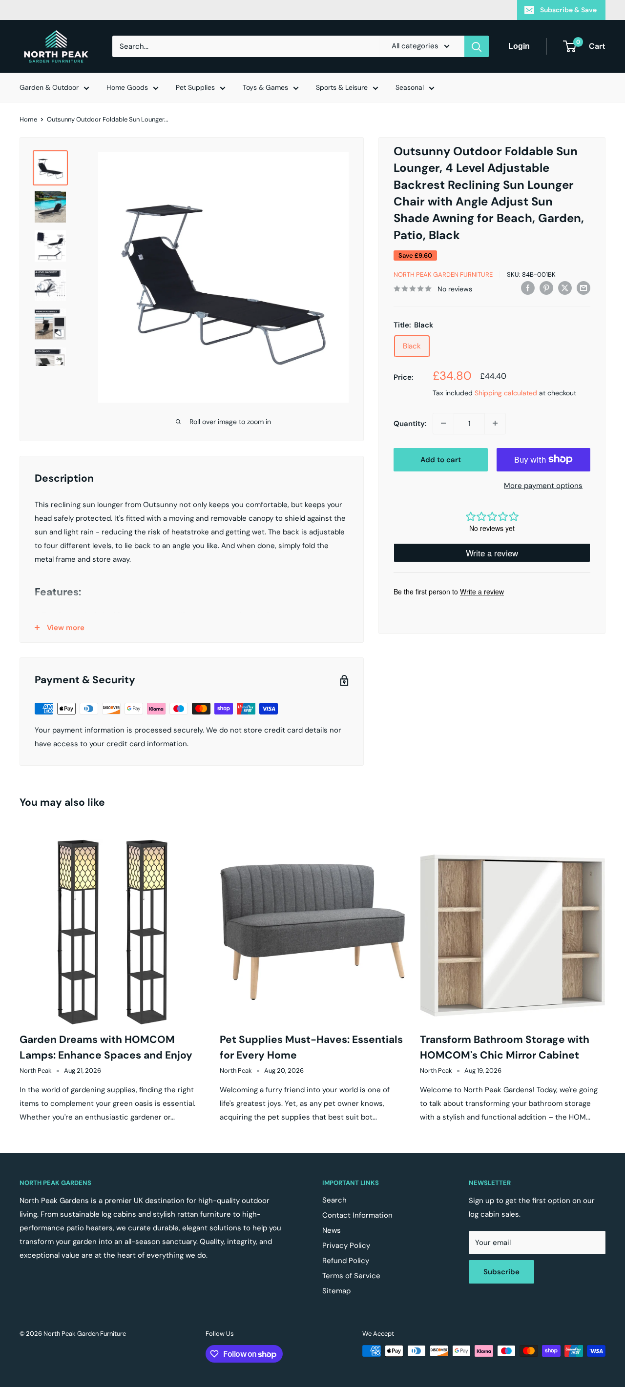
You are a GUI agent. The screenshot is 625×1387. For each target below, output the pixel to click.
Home (28, 119)
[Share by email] (583, 288)
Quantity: (410, 423)
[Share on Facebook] (528, 288)
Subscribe (501, 1272)
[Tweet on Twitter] (565, 288)
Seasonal (410, 87)
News (331, 1230)
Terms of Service (351, 1276)
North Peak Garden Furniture (443, 274)
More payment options (543, 485)
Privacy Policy (346, 1245)
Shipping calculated (506, 392)
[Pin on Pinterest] (546, 288)
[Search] (476, 46)
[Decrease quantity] (443, 423)
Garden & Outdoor (49, 87)
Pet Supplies (195, 87)
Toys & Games (265, 87)
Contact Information (357, 1215)
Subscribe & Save (568, 9)
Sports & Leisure (342, 87)
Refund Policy (345, 1260)
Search (334, 1200)
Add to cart (440, 459)
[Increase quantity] (495, 423)
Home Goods (127, 87)
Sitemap (336, 1291)
